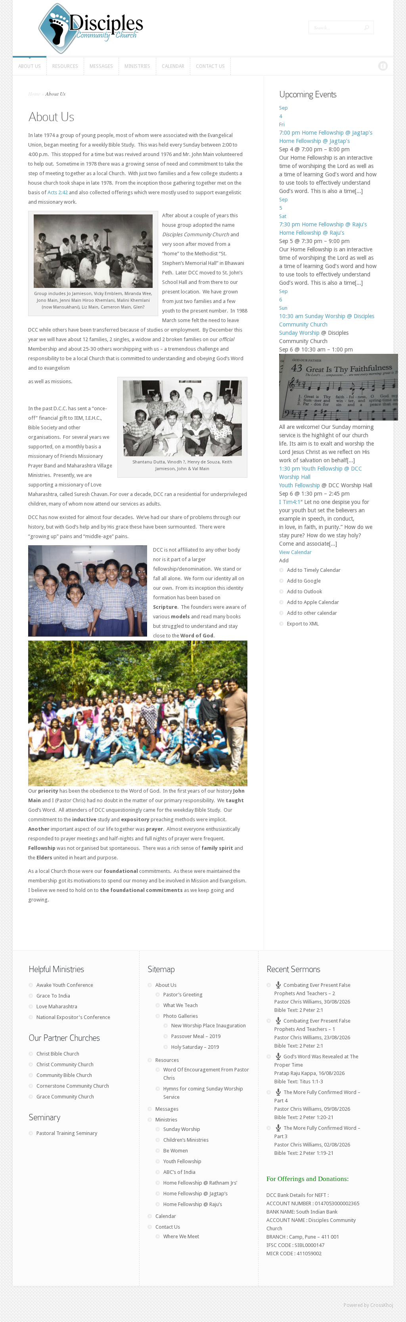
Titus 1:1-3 (311, 1082)
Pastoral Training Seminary (66, 1133)
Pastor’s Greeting (183, 995)
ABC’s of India (179, 1172)
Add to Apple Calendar (313, 602)
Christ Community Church (65, 1064)
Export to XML (303, 624)
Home (34, 93)
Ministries (166, 1120)
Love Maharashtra (56, 1006)
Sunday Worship (299, 333)
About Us (165, 985)
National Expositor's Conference (73, 1017)
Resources (167, 1060)
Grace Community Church (65, 1097)
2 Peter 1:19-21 (316, 1153)
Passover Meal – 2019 (195, 1036)
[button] (284, 561)
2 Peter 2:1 (311, 1010)
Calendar (165, 1216)
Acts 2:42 (58, 192)
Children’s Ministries (186, 1140)
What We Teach (180, 1005)
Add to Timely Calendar (314, 570)
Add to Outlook (304, 591)
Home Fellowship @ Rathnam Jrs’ (200, 1183)
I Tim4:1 (290, 502)
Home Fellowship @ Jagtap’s (314, 141)
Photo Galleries (180, 1016)
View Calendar (295, 552)
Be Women (175, 1151)
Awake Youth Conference (64, 985)
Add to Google (304, 581)
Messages (166, 1109)
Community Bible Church (64, 1075)
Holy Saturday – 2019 (195, 1047)
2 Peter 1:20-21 (316, 1117)
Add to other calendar (312, 613)
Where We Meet (181, 1236)
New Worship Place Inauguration (208, 1026)
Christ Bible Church (57, 1054)
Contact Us (167, 1227)
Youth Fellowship (299, 485)
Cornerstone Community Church (72, 1086)
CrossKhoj (381, 1305)
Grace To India (53, 996)
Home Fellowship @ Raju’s (311, 233)
